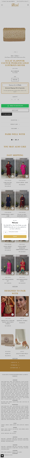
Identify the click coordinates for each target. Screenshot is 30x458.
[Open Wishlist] (2, 455)
